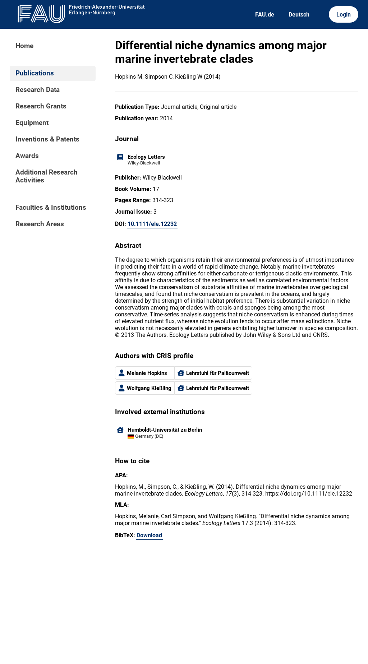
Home (24, 46)
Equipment (32, 123)
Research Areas (39, 224)
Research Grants (40, 106)
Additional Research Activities (46, 176)
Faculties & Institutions (50, 208)
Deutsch (299, 14)
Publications (34, 73)
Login (343, 14)
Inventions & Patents (47, 139)
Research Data (37, 90)
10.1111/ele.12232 (152, 223)
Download (149, 535)
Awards (27, 156)
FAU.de (264, 14)
